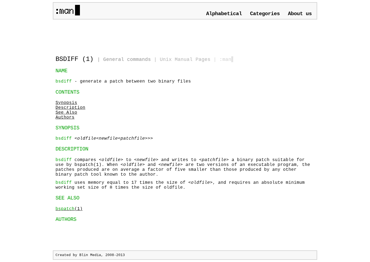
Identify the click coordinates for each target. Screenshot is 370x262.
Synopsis (66, 102)
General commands (127, 59)
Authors (65, 117)
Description (70, 107)
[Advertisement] (119, 35)
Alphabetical (224, 14)
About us (300, 14)
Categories (265, 14)
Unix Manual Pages (185, 59)
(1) (69, 209)
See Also (66, 112)
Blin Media (90, 255)
